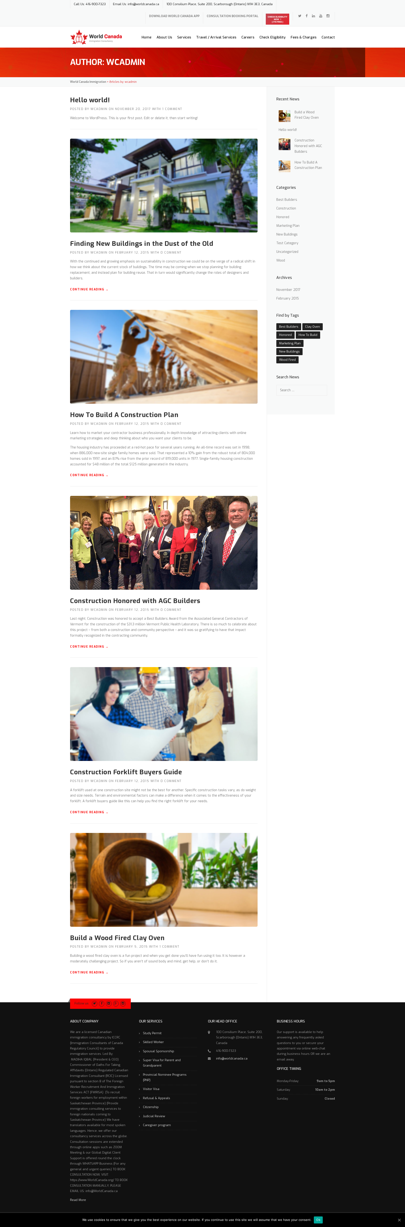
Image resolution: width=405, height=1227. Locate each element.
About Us (164, 37)
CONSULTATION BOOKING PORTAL (233, 16)
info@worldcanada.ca (232, 1058)
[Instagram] (123, 1003)
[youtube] (320, 16)
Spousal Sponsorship (158, 1051)
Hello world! (90, 100)
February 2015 (287, 298)
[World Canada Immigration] (96, 37)
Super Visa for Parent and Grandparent (162, 1062)
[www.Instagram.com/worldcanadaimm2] (328, 16)
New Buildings (287, 234)
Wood (280, 260)
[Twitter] (299, 16)
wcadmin (99, 109)
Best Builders (286, 200)
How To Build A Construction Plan (124, 414)
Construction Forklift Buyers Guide (126, 772)
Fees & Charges (303, 37)
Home (146, 37)
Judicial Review (154, 1116)
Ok (318, 1220)
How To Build (308, 335)
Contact (328, 37)
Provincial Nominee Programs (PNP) (165, 1077)
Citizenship (151, 1107)
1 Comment (172, 109)
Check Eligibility (272, 37)
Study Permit (152, 1033)
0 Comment (171, 253)
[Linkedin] (313, 16)
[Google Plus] (116, 1003)
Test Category (287, 243)
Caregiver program (157, 1125)
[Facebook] (307, 16)
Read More (78, 1200)
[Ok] (399, 1220)
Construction (286, 208)
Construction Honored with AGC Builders (135, 600)
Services (184, 37)
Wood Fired (287, 360)
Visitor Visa (151, 1089)
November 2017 (288, 290)
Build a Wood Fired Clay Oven (117, 938)
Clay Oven (312, 327)
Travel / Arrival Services (216, 37)
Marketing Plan (288, 226)
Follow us (82, 1003)
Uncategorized (287, 252)
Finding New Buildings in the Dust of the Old (141, 243)
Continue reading (89, 289)
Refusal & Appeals (156, 1098)
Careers (247, 37)
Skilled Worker (153, 1042)
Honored (282, 217)
